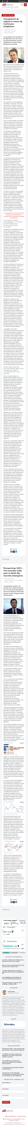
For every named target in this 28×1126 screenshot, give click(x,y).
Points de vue (8, 15)
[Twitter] (5, 1)
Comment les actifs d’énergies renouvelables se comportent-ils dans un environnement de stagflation (13, 1074)
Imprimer (14, 549)
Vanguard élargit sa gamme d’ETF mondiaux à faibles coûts (12, 983)
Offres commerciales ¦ (10, 1116)
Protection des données (20, 1124)
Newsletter (23, 1)
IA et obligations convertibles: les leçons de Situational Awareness (12, 978)
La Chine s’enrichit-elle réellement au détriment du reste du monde (13, 960)
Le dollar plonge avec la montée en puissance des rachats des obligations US (13, 972)
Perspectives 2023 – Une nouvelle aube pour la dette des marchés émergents (13, 1049)
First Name (5, 1089)
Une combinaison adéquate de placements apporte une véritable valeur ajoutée (12, 1062)
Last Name (5, 1095)
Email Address (6, 1082)
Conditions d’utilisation (9, 1124)
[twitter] (14, 551)
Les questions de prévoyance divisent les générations (13, 1068)
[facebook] (12, 551)
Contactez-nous (21, 1116)
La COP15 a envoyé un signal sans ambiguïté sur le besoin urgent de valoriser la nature (12, 1055)
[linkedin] (16, 551)
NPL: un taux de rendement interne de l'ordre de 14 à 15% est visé (13, 966)
